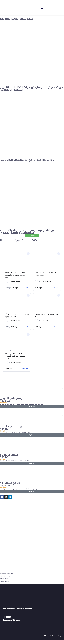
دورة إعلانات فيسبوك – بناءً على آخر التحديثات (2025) (17, 315)
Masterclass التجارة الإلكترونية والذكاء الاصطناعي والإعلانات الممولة (15, 275)
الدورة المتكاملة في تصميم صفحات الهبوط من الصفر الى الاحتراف (15, 356)
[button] (28, 253)
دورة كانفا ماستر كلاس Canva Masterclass (45, 274)
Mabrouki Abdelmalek (16, 282)
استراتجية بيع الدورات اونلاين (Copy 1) (47, 315)
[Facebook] (2, 497)
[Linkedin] (10, 497)
